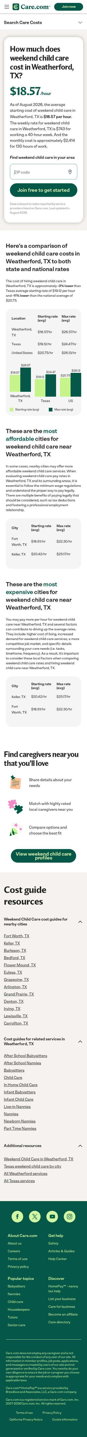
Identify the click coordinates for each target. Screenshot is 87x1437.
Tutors (13, 1317)
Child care (15, 1302)
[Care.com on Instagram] (69, 1216)
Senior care (16, 1325)
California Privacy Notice (26, 1419)
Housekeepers (19, 1310)
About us (15, 1243)
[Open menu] (7, 7)
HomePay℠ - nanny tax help (63, 1288)
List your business (62, 1299)
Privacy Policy (52, 1412)
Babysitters (16, 1286)
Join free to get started (43, 190)
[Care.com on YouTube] (52, 1216)
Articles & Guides (61, 1251)
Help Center (57, 1259)
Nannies (14, 1294)
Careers (14, 1251)
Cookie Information (65, 1419)
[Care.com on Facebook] (17, 1216)
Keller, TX (19, 554)
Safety (53, 1243)
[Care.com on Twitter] (35, 1216)
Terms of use (18, 1259)
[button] (43, 22)
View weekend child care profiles (44, 856)
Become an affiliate (63, 1314)
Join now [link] (69, 7)
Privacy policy (18, 1267)
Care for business (61, 1307)
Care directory (59, 1322)
